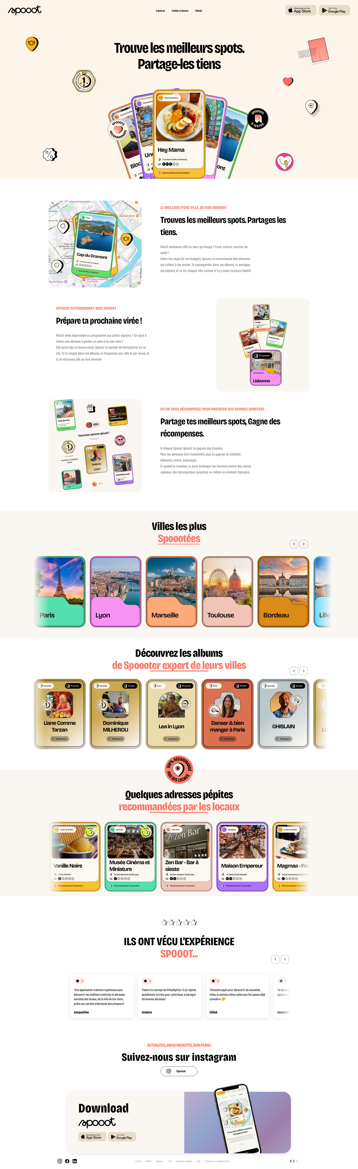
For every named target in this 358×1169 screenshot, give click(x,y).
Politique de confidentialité (217, 1161)
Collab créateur (180, 10)
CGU (170, 1161)
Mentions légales (184, 1161)
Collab (138, 1161)
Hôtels (198, 10)
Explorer (160, 10)
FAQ (198, 1161)
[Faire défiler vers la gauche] (294, 544)
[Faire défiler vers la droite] (303, 544)
